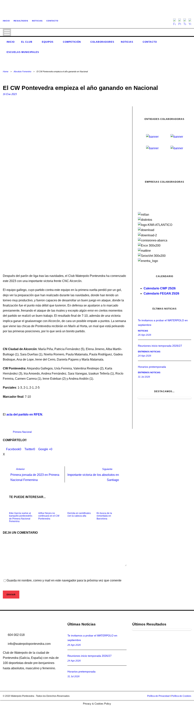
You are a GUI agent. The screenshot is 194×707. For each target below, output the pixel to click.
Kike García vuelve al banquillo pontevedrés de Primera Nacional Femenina (20, 517)
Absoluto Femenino (22, 71)
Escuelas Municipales (23, 52)
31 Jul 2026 (144, 376)
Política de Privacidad (158, 696)
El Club (26, 42)
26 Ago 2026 (144, 335)
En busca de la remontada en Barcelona (104, 516)
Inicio (11, 42)
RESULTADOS (21, 21)
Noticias (127, 42)
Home (5, 71)
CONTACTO (52, 21)
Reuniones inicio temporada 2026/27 (160, 345)
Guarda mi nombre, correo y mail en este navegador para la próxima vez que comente (64, 580)
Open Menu (7, 32)
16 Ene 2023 (10, 94)
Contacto (150, 42)
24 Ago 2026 (144, 355)
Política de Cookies (181, 696)
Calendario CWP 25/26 (160, 288)
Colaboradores (102, 42)
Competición (72, 42)
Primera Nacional (22, 431)
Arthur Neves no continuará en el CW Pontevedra (48, 516)
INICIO (6, 21)
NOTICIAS (37, 21)
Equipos (47, 42)
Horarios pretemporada (152, 366)
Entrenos (143, 351)
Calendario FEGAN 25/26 (161, 293)
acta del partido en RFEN (24, 414)
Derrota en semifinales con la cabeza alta (79, 514)
